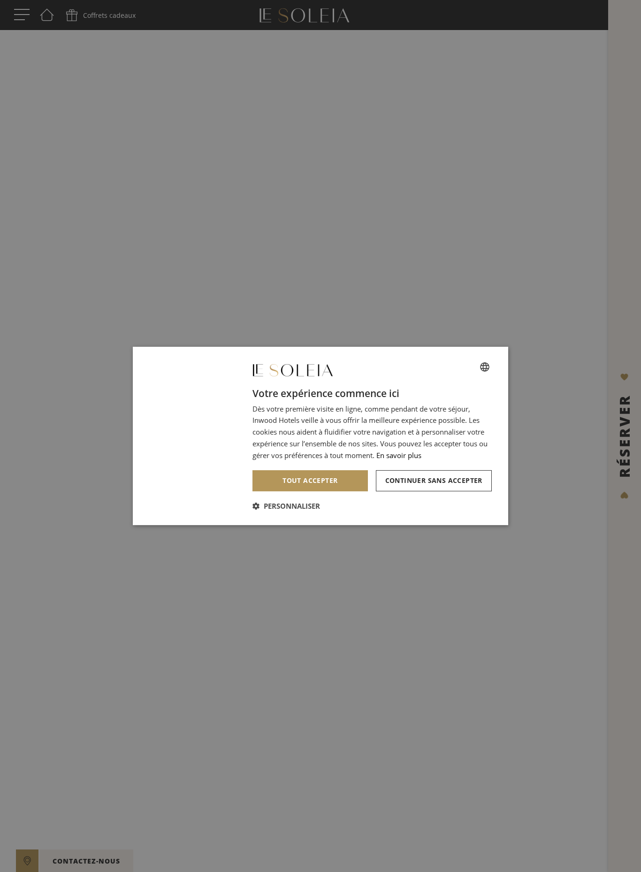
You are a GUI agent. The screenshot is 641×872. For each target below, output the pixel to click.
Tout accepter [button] (309, 480)
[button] (286, 506)
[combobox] (484, 367)
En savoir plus (398, 455)
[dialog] (320, 436)
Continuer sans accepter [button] (433, 480)
